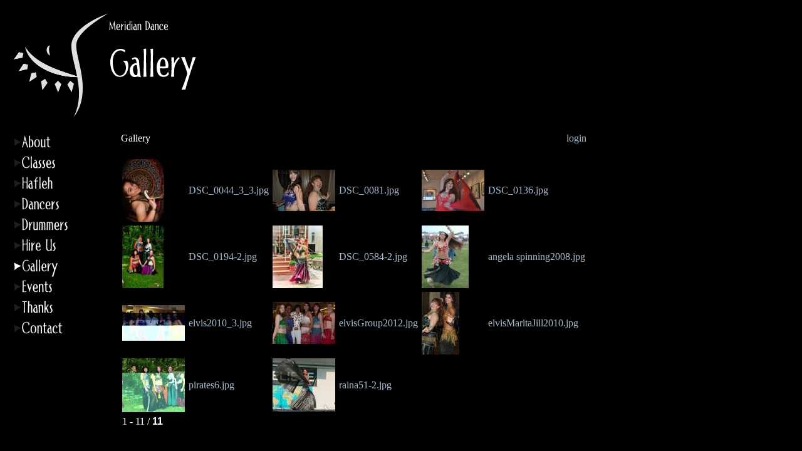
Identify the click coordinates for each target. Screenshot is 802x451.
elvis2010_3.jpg (220, 323)
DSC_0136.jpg (518, 190)
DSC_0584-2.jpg (373, 256)
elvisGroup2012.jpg (378, 323)
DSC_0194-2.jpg (223, 256)
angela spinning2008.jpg (536, 256)
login (576, 138)
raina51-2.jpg (365, 385)
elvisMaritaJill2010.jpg (533, 323)
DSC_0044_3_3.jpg (229, 190)
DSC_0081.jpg (369, 190)
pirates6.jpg (211, 385)
